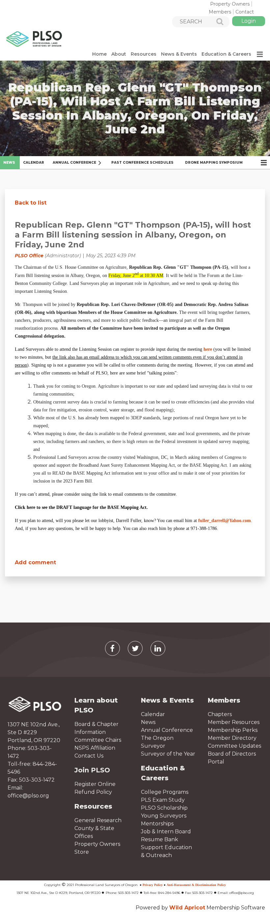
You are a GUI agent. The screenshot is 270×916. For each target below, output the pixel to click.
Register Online (95, 784)
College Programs (164, 792)
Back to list (30, 203)
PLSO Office (29, 256)
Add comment (35, 562)
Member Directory (232, 738)
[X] (135, 648)
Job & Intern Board (166, 831)
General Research (98, 820)
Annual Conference (167, 730)
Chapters (220, 714)
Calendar (153, 714)
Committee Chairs (97, 740)
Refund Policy (93, 792)
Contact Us (88, 756)
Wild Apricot (187, 907)
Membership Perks (232, 730)
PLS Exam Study (163, 800)
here (207, 349)
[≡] (259, 54)
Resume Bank (159, 839)
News (148, 722)
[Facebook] (112, 648)
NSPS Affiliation (94, 748)
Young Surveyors (163, 816)
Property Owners (230, 4)
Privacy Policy (153, 885)
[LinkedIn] (157, 648)
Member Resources (233, 722)
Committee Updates (234, 746)
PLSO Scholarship (164, 808)
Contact (244, 12)
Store (81, 852)
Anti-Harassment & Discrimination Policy (196, 885)
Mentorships (157, 823)
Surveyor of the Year (168, 754)
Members (220, 12)
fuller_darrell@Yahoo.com (224, 520)
